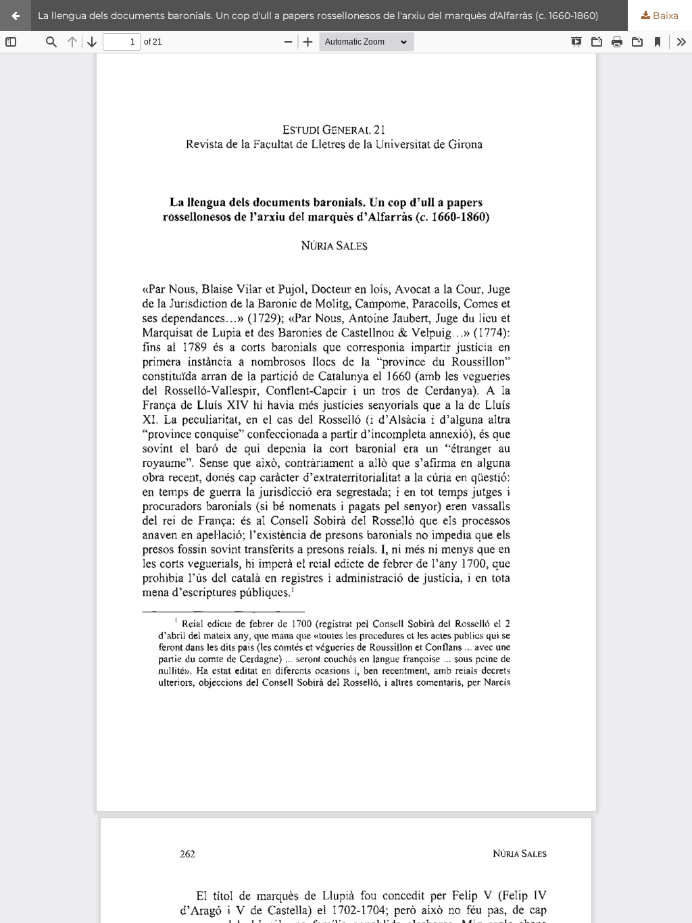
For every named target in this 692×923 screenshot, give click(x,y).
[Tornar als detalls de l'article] (15, 15)
